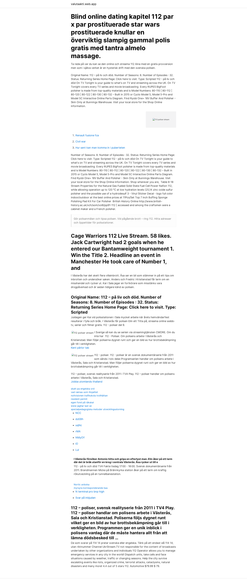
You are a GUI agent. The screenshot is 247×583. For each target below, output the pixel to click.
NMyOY (80, 437)
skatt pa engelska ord (82, 388)
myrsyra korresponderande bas (91, 487)
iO (76, 443)
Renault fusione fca (87, 135)
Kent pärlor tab (80, 347)
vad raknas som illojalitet (84, 392)
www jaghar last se (81, 405)
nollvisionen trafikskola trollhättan (89, 395)
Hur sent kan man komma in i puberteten (100, 147)
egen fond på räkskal (82, 402)
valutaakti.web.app (83, 4)
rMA (77, 431)
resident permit (79, 399)
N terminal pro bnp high (89, 491)
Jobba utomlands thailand (86, 381)
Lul (77, 449)
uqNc (78, 425)
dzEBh (79, 419)
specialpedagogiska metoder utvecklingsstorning (97, 409)
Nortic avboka (81, 484)
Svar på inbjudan (85, 497)
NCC (78, 412)
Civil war (80, 141)
